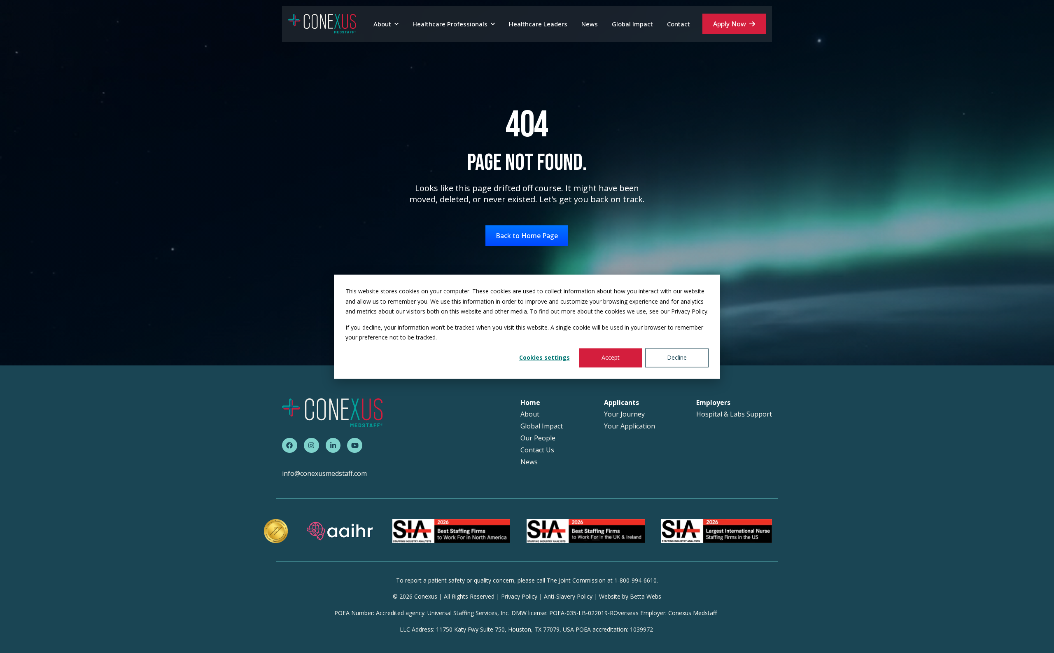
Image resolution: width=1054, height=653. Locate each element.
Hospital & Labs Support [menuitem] (734, 414)
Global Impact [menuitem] (541, 426)
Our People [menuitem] (537, 438)
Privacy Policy (519, 596)
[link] (322, 23)
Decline (677, 357)
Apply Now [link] (729, 23)
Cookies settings (544, 357)
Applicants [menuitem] (621, 402)
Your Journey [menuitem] (624, 414)
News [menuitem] (529, 462)
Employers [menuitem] (713, 402)
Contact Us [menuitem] (537, 450)
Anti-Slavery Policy (568, 596)
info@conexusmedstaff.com (324, 473)
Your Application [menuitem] (629, 426)
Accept (611, 357)
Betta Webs (645, 596)
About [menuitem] (529, 414)
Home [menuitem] (530, 402)
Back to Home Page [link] (527, 235)
